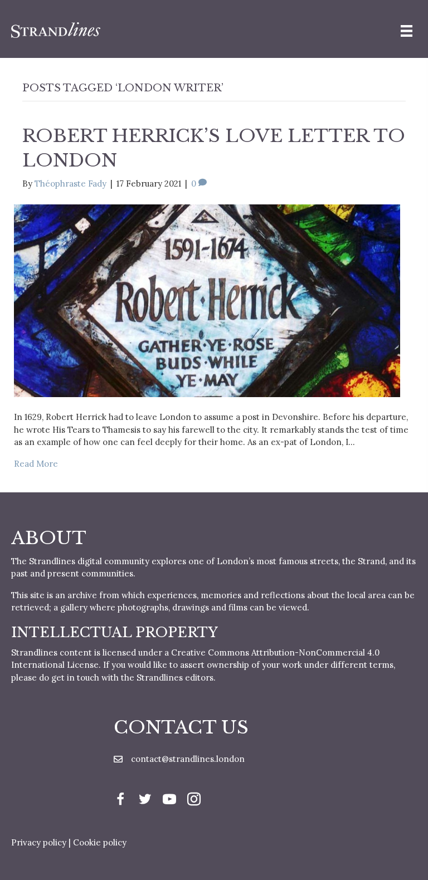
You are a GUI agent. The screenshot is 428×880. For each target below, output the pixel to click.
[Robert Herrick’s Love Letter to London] (207, 300)
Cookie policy (100, 842)
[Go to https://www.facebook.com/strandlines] (120, 801)
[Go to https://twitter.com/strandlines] (145, 801)
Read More (36, 463)
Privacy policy (38, 842)
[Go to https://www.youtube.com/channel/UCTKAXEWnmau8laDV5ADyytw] (169, 801)
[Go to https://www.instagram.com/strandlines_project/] (194, 801)
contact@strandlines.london (188, 759)
